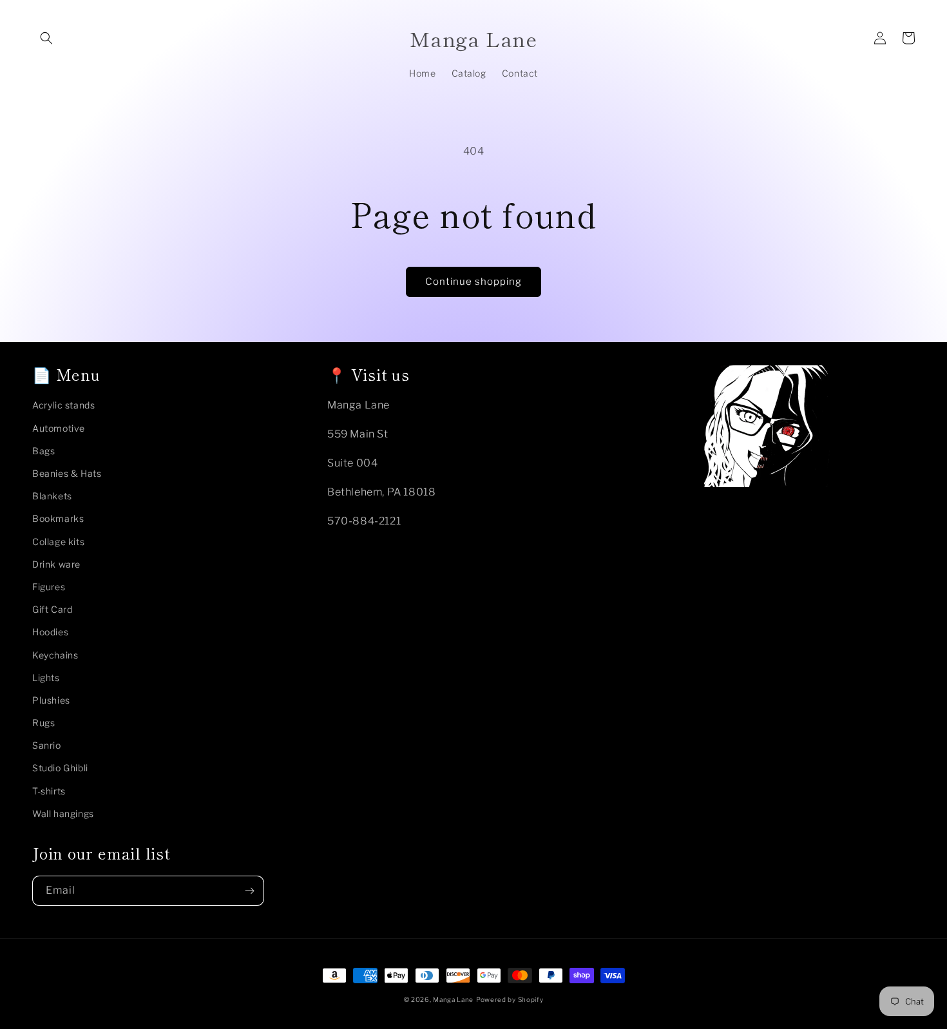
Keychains (55, 654)
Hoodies (50, 631)
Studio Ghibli (60, 767)
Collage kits (58, 541)
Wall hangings (63, 813)
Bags (43, 450)
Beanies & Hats (66, 473)
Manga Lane (453, 999)
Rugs (43, 722)
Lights (46, 677)
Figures (48, 586)
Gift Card (52, 609)
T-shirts (49, 790)
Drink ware (56, 564)
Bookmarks (58, 518)
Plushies (51, 700)
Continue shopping (473, 281)
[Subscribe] (249, 891)
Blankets (52, 495)
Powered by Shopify (510, 999)
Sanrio (46, 745)
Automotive (58, 428)
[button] (46, 38)
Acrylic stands (63, 404)
